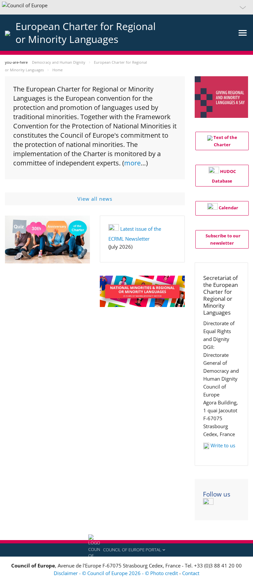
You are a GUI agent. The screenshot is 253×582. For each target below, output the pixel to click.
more (132, 162)
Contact (190, 573)
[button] (126, 7)
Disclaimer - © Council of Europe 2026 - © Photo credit (116, 573)
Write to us (223, 445)
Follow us (216, 494)
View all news (94, 198)
